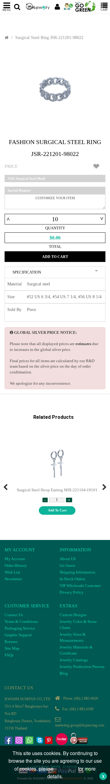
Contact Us (14, 615)
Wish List (12, 572)
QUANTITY (55, 228)
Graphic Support (18, 635)
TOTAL (55, 246)
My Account (15, 558)
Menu (6, 10)
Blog (64, 673)
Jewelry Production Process (82, 666)
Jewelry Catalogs (74, 660)
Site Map (12, 648)
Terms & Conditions (21, 621)
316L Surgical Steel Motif (26, 178)
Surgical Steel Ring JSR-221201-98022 (49, 37)
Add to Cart (55, 257)
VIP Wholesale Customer (80, 585)
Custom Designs (73, 615)
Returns (11, 641)
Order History (16, 565)
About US (68, 558)
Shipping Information (77, 572)
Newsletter (13, 579)
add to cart (57, 510)
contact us (66, 768)
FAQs (9, 655)
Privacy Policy (72, 592)
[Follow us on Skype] (40, 741)
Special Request (19, 190)
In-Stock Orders (72, 579)
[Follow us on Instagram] (19, 741)
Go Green (67, 565)
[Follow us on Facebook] (9, 741)
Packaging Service (20, 628)
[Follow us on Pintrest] (49, 741)
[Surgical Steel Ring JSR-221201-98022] (55, 89)
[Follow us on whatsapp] (30, 741)
